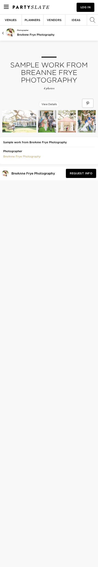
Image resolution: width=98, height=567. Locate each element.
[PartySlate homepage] (31, 7)
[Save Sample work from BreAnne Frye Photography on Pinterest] (87, 103)
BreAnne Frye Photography (35, 34)
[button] (22, 156)
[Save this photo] (32, 114)
